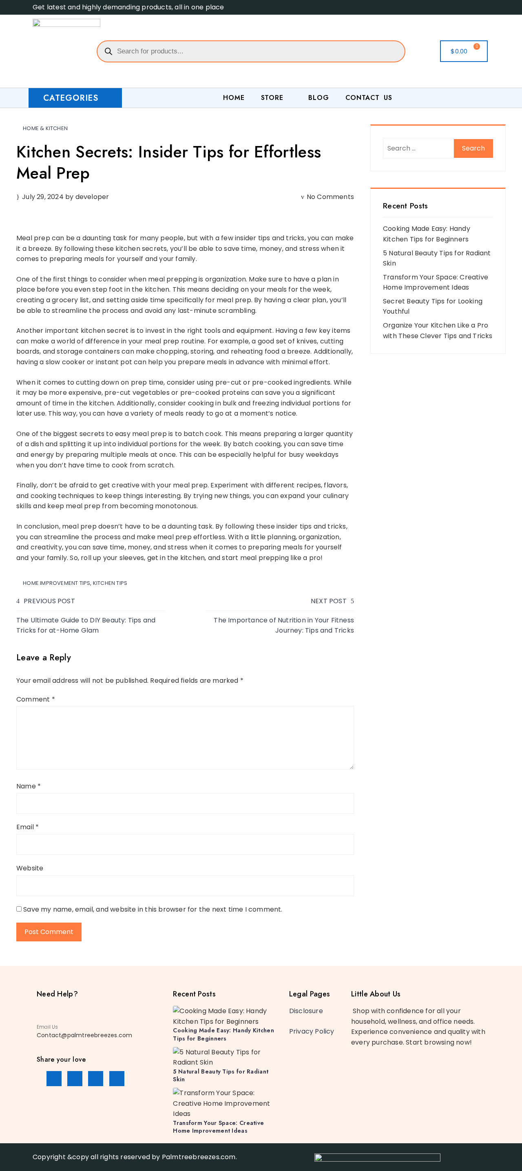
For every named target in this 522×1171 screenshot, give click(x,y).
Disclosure (306, 1011)
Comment (35, 699)
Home (233, 97)
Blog (318, 97)
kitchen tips (110, 583)
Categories (70, 98)
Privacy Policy (311, 1031)
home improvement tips (56, 583)
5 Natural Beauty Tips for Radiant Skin (220, 1075)
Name (28, 786)
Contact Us (368, 97)
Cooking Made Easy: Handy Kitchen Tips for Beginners (223, 1034)
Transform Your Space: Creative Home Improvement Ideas (218, 1127)
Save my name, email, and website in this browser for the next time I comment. (152, 909)
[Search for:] (418, 148)
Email (27, 827)
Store (272, 97)
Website (29, 868)
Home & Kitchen (45, 128)
